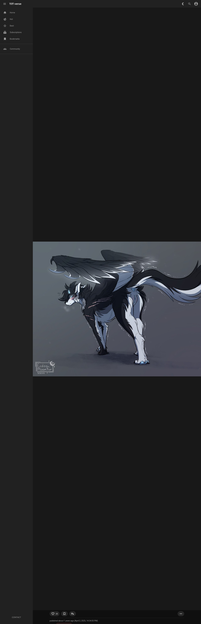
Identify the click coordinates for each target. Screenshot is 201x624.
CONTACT (16, 617)
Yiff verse (15, 3)
